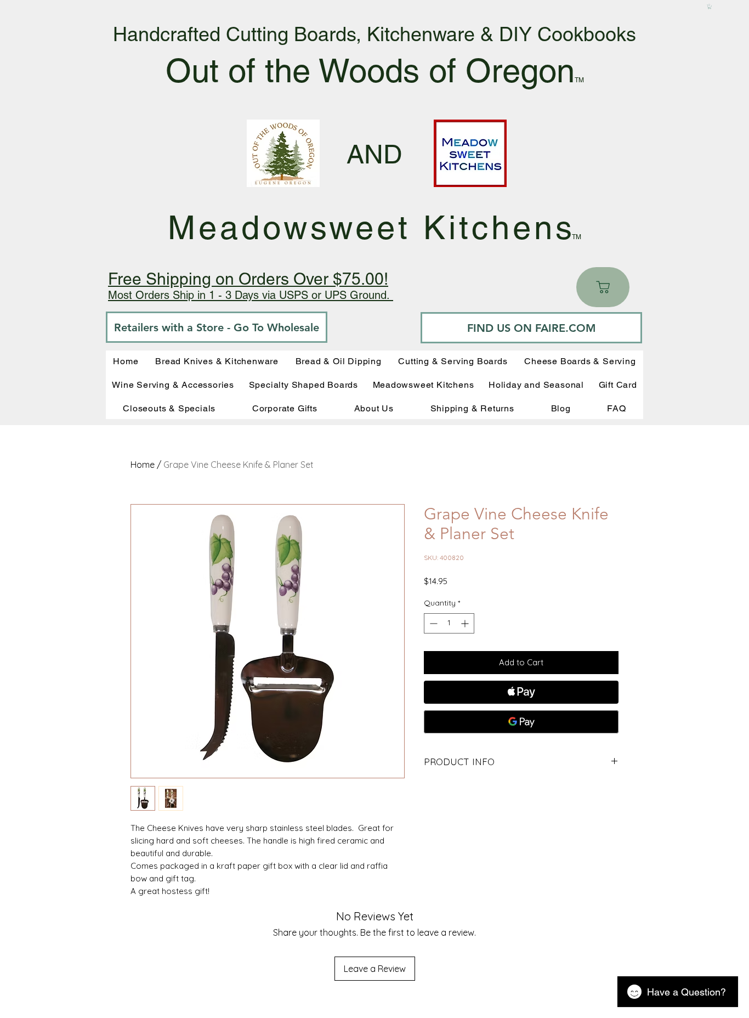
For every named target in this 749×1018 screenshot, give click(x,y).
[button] (709, 6)
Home (142, 464)
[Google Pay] (521, 721)
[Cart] (602, 287)
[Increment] (466, 623)
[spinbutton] (449, 623)
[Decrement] (432, 623)
